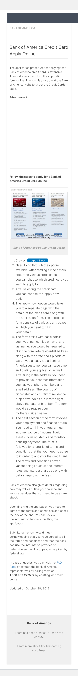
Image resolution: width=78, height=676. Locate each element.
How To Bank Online (16, 23)
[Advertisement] (39, 137)
